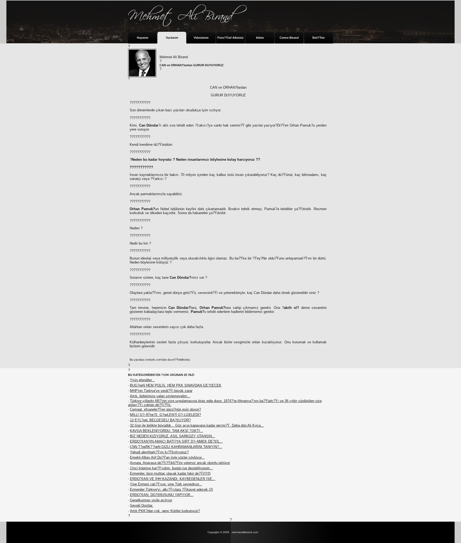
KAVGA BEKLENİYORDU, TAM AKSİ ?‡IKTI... (166, 431)
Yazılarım (172, 37)
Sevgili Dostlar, (141, 505)
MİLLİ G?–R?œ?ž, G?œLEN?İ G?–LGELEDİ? (165, 415)
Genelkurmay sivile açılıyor (151, 500)
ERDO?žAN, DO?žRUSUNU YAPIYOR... (161, 495)
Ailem (260, 37)
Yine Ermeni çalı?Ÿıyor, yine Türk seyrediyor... (166, 484)
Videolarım (201, 37)
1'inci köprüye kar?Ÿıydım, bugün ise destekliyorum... (171, 468)
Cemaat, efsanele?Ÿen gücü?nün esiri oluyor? (165, 409)
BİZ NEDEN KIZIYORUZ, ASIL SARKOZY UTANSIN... (172, 436)
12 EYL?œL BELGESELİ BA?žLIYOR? (160, 420)
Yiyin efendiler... (142, 380)
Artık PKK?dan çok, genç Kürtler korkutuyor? (165, 511)
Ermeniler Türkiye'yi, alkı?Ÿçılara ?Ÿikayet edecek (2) (171, 489)
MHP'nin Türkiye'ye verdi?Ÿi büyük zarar (161, 391)
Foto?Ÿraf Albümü (230, 37)
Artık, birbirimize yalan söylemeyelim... (160, 396)
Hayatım (142, 37)
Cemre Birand (289, 37)
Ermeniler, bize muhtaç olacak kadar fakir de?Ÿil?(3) (170, 473)
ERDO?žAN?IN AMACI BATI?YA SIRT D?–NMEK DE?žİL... (176, 441)
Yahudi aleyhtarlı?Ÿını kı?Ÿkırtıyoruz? (159, 452)
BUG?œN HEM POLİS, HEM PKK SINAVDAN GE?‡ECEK (175, 385)
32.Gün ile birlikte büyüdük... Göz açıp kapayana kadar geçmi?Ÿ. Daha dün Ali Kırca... (197, 425)
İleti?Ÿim (318, 37)
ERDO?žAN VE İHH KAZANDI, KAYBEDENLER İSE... (172, 479)
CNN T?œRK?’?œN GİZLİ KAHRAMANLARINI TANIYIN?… (176, 447)
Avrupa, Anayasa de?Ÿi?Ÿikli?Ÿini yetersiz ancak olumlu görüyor (180, 463)
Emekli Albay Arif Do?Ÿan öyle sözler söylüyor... (167, 457)
